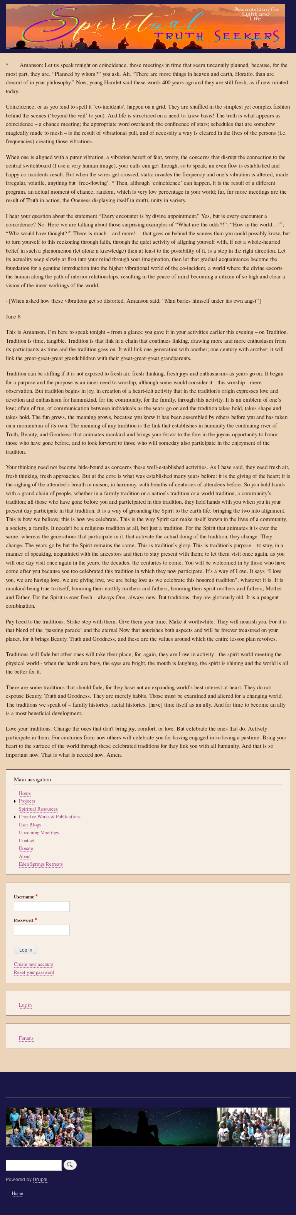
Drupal (40, 1179)
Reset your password (34, 972)
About (25, 856)
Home (25, 793)
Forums (26, 1038)
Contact (27, 840)
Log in (25, 1005)
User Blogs (30, 824)
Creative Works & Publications (50, 816)
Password (23, 920)
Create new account (33, 964)
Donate (26, 848)
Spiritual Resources (38, 809)
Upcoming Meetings (39, 832)
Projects (27, 801)
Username (24, 897)
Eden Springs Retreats (41, 864)
